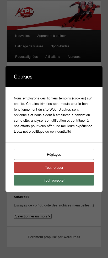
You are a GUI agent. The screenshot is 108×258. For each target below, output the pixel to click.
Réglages (54, 154)
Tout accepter (54, 180)
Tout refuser (54, 167)
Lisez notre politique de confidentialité (42, 131)
